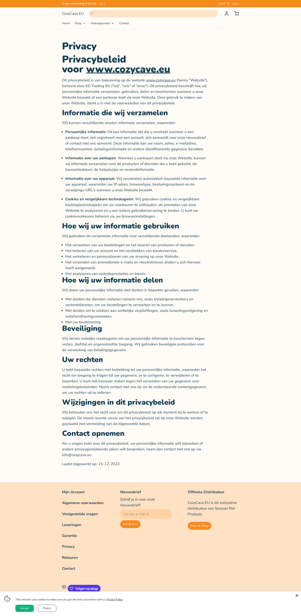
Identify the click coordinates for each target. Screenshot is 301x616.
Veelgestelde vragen (80, 513)
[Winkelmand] (235, 13)
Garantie (69, 535)
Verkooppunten (100, 23)
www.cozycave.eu (128, 69)
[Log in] (225, 13)
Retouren (70, 557)
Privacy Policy (114, 599)
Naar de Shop (199, 526)
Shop (78, 23)
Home (66, 23)
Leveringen (71, 524)
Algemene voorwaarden (83, 502)
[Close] (297, 595)
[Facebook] (64, 588)
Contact (124, 23)
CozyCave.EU (73, 13)
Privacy (68, 546)
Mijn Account (73, 492)
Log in (235, 3)
